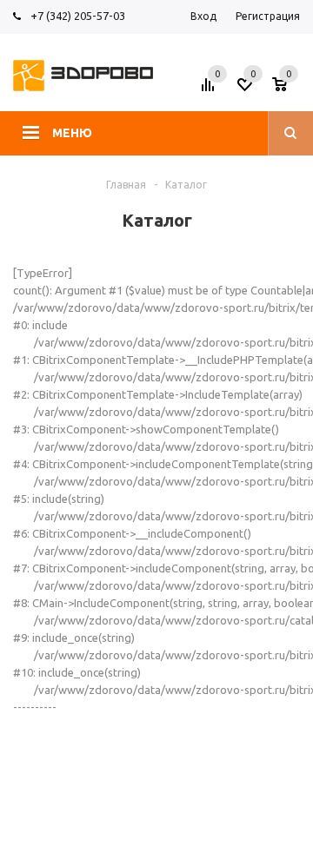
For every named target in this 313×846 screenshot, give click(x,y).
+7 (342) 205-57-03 (77, 16)
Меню (72, 133)
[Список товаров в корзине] (288, 89)
